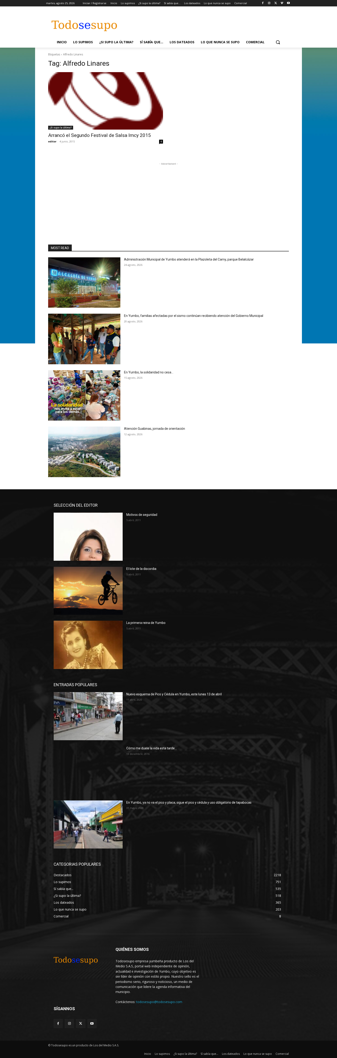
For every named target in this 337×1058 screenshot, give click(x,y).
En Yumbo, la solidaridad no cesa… (148, 372)
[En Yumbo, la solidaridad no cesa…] (84, 395)
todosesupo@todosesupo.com (159, 1002)
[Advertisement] (207, 23)
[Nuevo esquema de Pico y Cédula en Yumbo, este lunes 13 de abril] (88, 716)
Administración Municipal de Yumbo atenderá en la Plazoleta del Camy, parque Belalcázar (189, 259)
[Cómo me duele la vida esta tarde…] (88, 770)
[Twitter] (275, 3)
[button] (277, 42)
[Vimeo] (282, 3)
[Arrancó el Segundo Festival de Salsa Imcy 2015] (105, 101)
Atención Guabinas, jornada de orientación (154, 428)
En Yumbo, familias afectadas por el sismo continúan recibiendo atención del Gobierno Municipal (193, 316)
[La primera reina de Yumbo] (88, 645)
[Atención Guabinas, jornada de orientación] (84, 452)
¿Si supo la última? (61, 127)
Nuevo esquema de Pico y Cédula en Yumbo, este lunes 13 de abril (174, 694)
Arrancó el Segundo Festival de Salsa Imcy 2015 (99, 135)
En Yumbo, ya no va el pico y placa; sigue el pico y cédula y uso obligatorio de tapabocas (188, 802)
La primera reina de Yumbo (146, 623)
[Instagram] (269, 3)
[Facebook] (262, 3)
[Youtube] (288, 3)
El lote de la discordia (141, 569)
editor (52, 141)
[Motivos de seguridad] (88, 537)
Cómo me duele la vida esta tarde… (151, 748)
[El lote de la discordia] (88, 591)
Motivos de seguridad (141, 515)
